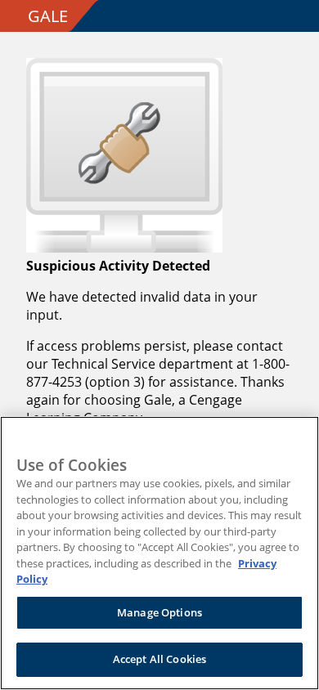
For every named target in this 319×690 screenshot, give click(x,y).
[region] (159, 553)
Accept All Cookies (159, 659)
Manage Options (159, 612)
